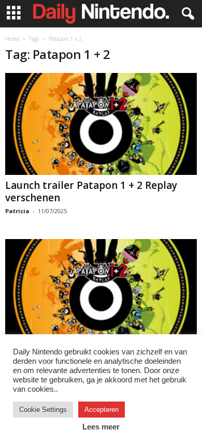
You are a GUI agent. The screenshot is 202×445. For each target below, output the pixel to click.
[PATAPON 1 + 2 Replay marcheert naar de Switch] (101, 290)
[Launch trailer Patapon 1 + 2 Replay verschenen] (101, 124)
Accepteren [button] (101, 409)
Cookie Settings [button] (43, 409)
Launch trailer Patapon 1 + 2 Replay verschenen (91, 191)
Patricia (17, 211)
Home (12, 38)
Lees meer (101, 426)
